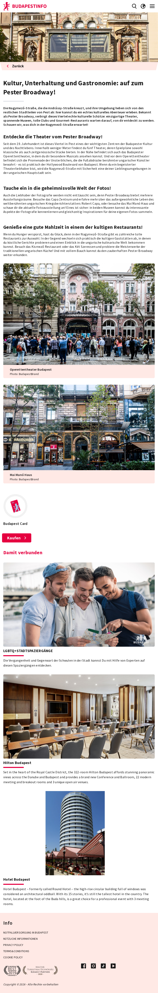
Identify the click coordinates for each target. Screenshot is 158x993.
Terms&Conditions (16, 951)
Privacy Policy (13, 945)
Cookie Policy (13, 957)
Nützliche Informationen (20, 939)
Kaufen (14, 537)
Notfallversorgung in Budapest (25, 932)
